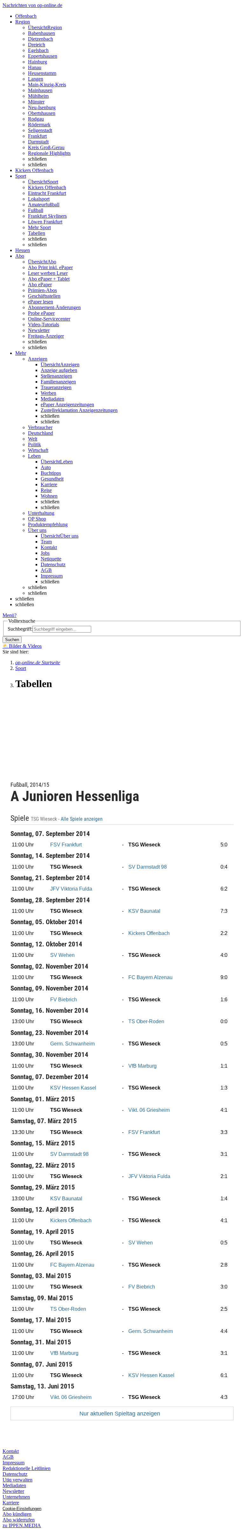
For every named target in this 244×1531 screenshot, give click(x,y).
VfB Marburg (142, 1066)
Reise (46, 490)
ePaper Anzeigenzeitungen (67, 404)
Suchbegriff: (20, 629)
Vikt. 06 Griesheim (149, 1110)
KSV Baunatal (144, 911)
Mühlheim (38, 96)
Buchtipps (51, 473)
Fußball (35, 210)
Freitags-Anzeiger (46, 336)
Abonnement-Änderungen (54, 307)
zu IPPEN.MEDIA (22, 1525)
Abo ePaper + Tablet (49, 279)
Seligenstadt (40, 130)
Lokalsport (39, 199)
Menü (8, 615)
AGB (46, 570)
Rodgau (36, 119)
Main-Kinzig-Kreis (47, 84)
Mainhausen (40, 90)
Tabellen (36, 233)
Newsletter (39, 330)
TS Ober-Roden (146, 1021)
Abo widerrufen (19, 1519)
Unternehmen (16, 1497)
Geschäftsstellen (44, 296)
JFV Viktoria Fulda (71, 888)
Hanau (34, 67)
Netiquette (51, 558)
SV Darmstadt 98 (147, 867)
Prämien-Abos (42, 290)
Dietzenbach (40, 39)
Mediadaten (52, 398)
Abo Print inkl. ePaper (50, 267)
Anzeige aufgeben (59, 370)
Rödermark (39, 124)
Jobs (45, 553)
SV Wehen (62, 955)
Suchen (12, 639)
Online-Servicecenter (49, 318)
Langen (35, 79)
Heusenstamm (42, 73)
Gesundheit (52, 478)
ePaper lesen (40, 301)
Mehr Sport (39, 227)
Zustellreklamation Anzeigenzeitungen (79, 410)
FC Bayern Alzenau (150, 977)
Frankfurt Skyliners (47, 216)
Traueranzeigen (56, 387)
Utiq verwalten (17, 1479)
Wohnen (49, 496)
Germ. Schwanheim (72, 1043)
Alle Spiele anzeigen (82, 819)
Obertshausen (41, 113)
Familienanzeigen (58, 381)
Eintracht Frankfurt (47, 193)
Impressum (52, 576)
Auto (46, 467)
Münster (36, 101)
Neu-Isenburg (42, 107)
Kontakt (49, 547)
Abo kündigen (17, 1514)
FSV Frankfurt (66, 844)
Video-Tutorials (43, 324)
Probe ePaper (41, 313)
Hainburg (37, 61)
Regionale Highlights (49, 153)
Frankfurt (37, 136)
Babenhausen (41, 33)
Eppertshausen (42, 56)
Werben (48, 393)
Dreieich (36, 44)
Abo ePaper (40, 284)
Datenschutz (53, 564)
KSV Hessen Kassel (73, 1087)
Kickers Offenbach (47, 187)
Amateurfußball (43, 204)
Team (46, 541)
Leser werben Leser (48, 273)
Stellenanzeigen (56, 376)
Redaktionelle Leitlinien (27, 1468)
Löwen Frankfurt (45, 221)
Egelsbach (38, 50)
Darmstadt (38, 141)
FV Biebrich (63, 999)
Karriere (49, 484)
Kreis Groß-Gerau (46, 147)
